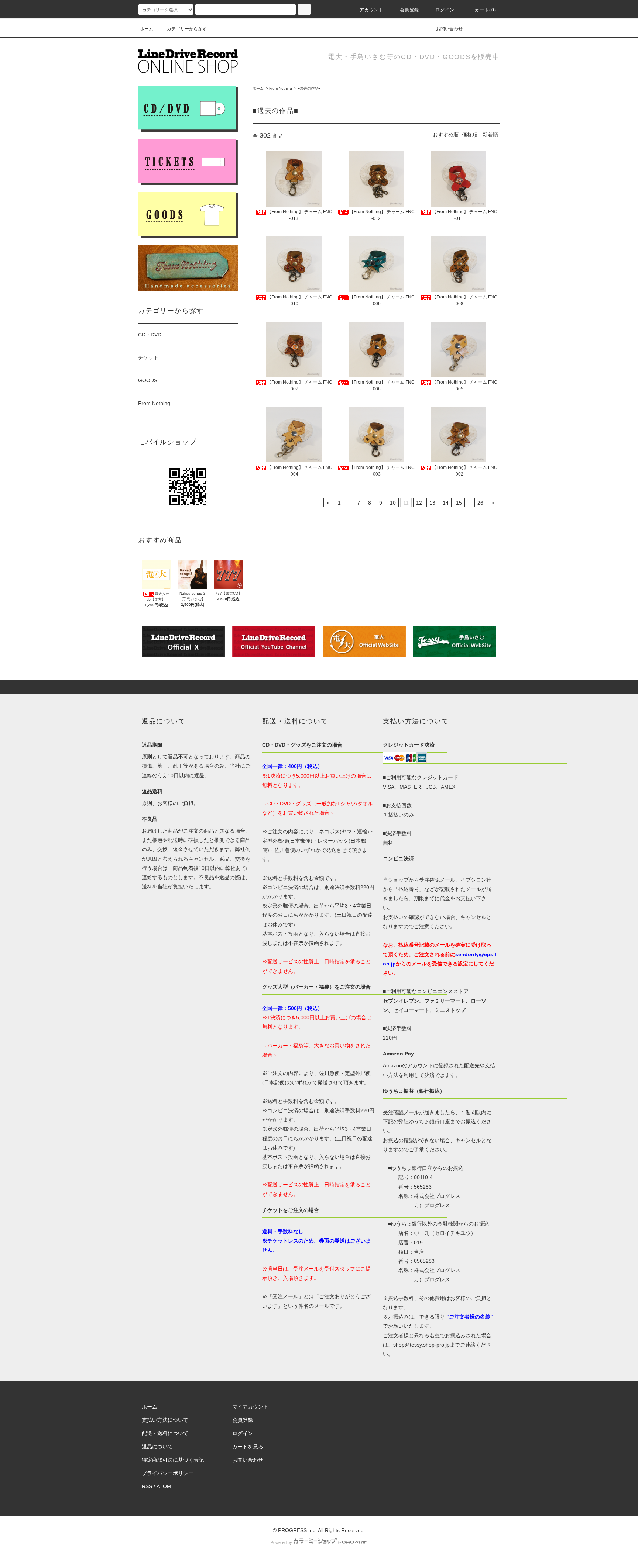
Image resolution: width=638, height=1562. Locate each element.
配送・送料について (165, 1433)
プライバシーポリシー (167, 1473)
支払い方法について (165, 1420)
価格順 (469, 135)
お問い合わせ (449, 28)
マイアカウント (250, 1407)
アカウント (372, 10)
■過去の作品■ (309, 88)
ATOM (164, 1486)
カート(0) (485, 10)
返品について (157, 1446)
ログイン (445, 10)
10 (393, 503)
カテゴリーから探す (187, 28)
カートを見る (247, 1446)
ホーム (146, 28)
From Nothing (280, 88)
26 (480, 503)
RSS (147, 1486)
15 (459, 503)
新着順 (490, 135)
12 (419, 503)
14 (446, 503)
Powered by (281, 1542)
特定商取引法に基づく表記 (173, 1460)
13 (432, 503)
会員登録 (409, 10)
